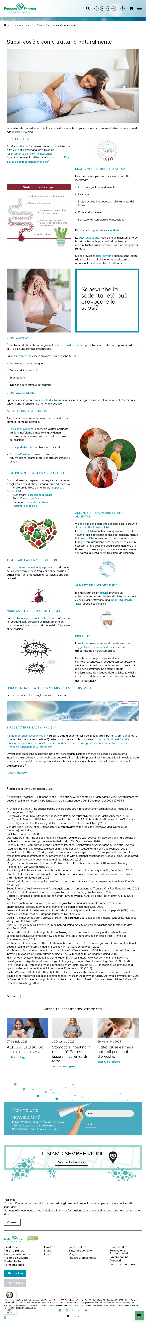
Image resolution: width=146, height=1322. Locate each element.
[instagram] (67, 1310)
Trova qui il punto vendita (71, 1162)
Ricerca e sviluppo (16, 1257)
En (102, 8)
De (107, 8)
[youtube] (79, 1310)
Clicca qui (12, 1222)
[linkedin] (73, 1310)
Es (113, 8)
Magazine (75, 1254)
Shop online (15, 1273)
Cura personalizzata (17, 1254)
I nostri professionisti (83, 1257)
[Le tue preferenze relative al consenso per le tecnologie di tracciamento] (5, 1317)
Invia (90, 1124)
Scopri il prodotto (17, 773)
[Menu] (14, 1291)
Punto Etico (15, 1283)
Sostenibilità (12, 1261)
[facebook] (60, 1310)
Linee (47, 1254)
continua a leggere (18, 1057)
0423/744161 (99, 1300)
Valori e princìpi (14, 1250)
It (96, 8)
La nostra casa (14, 1264)
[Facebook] (20, 996)
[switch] (9, 1311)
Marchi (48, 1250)
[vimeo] (86, 1310)
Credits (74, 1316)
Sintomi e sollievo (80, 1250)
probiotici (82, 643)
